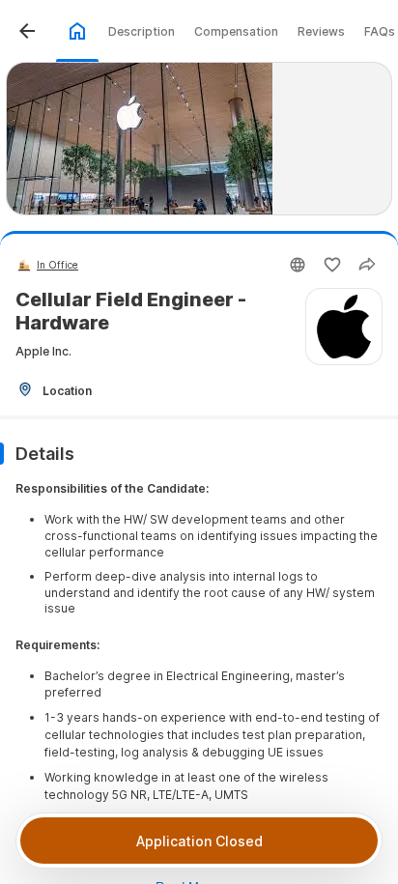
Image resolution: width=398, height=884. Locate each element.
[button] (27, 31)
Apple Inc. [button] (43, 351)
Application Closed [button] (199, 841)
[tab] (77, 31)
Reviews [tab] (321, 31)
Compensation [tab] (236, 31)
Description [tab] (141, 31)
